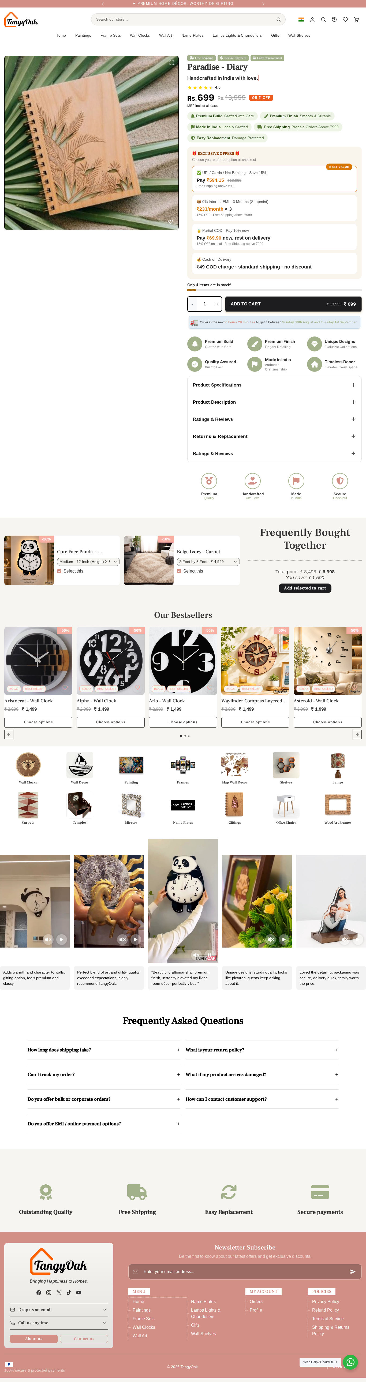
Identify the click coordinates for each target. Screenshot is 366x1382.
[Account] (312, 23)
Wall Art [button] (165, 39)
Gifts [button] (275, 39)
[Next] (263, 6)
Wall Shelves (299, 39)
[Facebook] (39, 1297)
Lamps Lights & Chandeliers (237, 39)
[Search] (278, 23)
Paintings (142, 1314)
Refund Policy (325, 1314)
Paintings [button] (83, 39)
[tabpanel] (183, 690)
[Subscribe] (353, 1276)
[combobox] (181, 23)
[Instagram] (49, 1297)
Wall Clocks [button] (140, 39)
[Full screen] (172, 64)
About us (33, 1343)
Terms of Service (328, 1323)
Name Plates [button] (192, 39)
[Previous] (102, 6)
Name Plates (203, 1306)
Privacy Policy (325, 1306)
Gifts (195, 1329)
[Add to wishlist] (171, 223)
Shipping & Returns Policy (330, 1334)
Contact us (84, 1343)
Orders (256, 1306)
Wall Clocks (144, 1331)
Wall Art (140, 1340)
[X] (59, 1297)
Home (60, 39)
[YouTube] (79, 1297)
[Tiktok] (69, 1297)
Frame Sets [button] (110, 39)
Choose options (38, 726)
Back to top (344, 1371)
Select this (73, 575)
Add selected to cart (305, 592)
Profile (256, 1314)
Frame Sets (144, 1323)
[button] (301, 23)
